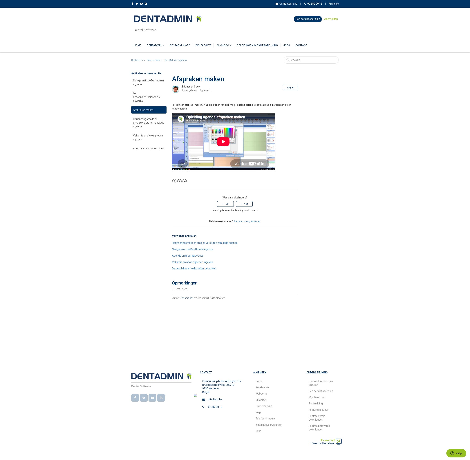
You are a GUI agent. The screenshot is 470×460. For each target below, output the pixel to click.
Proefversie (262, 387)
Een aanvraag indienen (247, 221)
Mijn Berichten (317, 397)
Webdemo (261, 393)
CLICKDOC (223, 45)
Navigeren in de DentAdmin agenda (148, 82)
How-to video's (154, 60)
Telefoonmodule (265, 418)
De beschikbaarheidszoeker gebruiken (147, 97)
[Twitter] (144, 398)
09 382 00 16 (314, 3)
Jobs (286, 45)
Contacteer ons (288, 3)
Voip (258, 412)
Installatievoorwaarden (269, 424)
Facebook (174, 181)
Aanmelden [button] (331, 18)
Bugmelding (316, 403)
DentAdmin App (180, 45)
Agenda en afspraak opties (148, 148)
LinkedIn (184, 181)
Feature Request (318, 409)
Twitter (179, 181)
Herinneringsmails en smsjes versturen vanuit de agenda (148, 123)
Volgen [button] (290, 87)
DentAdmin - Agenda (176, 60)
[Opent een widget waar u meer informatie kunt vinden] (456, 453)
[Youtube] (152, 398)
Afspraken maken (143, 109)
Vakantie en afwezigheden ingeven (148, 137)
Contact (301, 45)
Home (137, 45)
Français (334, 3)
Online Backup (264, 406)
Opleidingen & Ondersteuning (257, 45)
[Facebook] (135, 398)
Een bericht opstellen (308, 18)
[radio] (225, 204)
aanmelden (187, 298)
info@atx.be (215, 399)
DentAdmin (154, 45)
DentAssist (203, 45)
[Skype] (161, 398)
